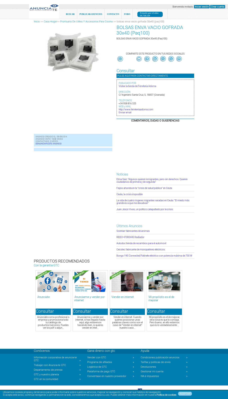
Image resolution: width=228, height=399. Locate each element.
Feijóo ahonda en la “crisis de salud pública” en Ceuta (144, 188)
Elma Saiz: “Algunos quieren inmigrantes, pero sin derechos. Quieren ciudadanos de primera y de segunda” (152, 180)
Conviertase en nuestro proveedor (110, 376)
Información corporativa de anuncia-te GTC (57, 359)
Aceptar (185, 393)
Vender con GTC (110, 357)
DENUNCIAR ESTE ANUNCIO (49, 144)
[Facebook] (147, 61)
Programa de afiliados (110, 362)
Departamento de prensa (57, 369)
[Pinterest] (179, 61)
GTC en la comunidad (57, 379)
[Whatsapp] (120, 59)
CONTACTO (113, 14)
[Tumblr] (163, 61)
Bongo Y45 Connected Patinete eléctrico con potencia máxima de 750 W (154, 255)
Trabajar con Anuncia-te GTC (57, 365)
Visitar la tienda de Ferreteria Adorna (137, 86)
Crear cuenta (217, 6)
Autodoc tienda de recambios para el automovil (141, 243)
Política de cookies (166, 394)
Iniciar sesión (202, 6)
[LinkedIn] (155, 61)
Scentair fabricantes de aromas (133, 231)
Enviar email (125, 112)
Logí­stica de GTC (110, 366)
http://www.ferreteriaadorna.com (136, 109)
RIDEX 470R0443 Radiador (130, 237)
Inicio (37, 21)
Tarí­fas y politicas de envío (164, 362)
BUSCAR (70, 14)
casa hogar (50, 21)
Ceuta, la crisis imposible (130, 194)
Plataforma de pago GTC (110, 371)
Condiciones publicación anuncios (164, 357)
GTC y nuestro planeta (57, 374)
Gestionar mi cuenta (164, 371)
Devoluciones (164, 366)
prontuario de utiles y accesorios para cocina (86, 21)
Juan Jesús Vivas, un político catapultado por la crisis (145, 209)
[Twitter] (171, 61)
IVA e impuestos (164, 376)
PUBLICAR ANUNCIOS (90, 14)
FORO (127, 14)
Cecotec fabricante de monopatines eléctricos (141, 249)
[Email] (139, 61)
